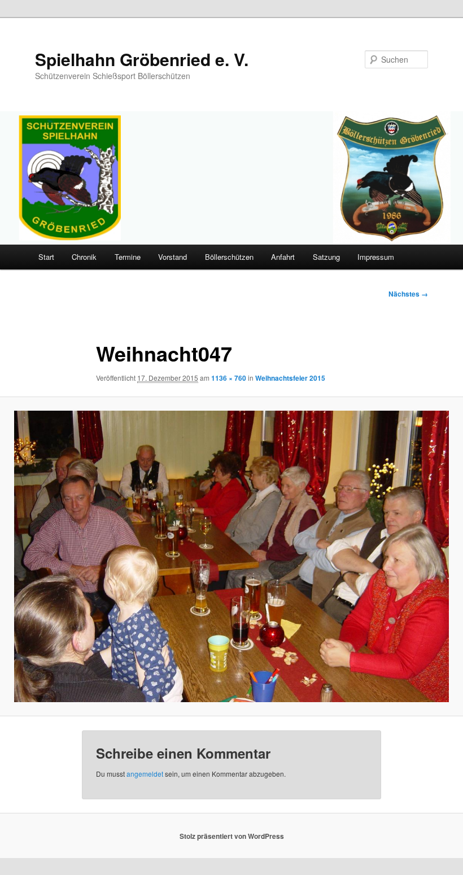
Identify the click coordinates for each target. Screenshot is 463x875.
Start (46, 256)
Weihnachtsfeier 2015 (290, 378)
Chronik (84, 256)
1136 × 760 (228, 378)
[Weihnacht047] (231, 556)
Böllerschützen (229, 256)
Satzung (326, 256)
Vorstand (172, 256)
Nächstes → (408, 294)
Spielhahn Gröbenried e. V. (141, 59)
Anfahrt (283, 256)
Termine (128, 256)
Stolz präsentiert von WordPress (232, 836)
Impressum (375, 256)
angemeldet (144, 773)
